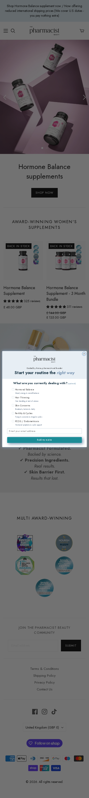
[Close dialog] (84, 354)
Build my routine (44, 439)
